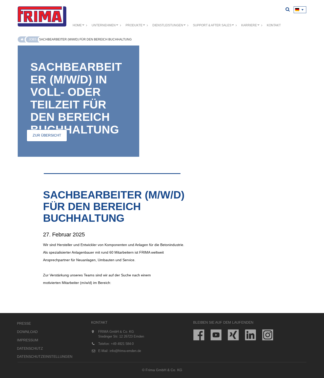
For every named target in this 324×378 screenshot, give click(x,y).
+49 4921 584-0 (122, 344)
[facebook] (198, 334)
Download (27, 332)
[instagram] (267, 334)
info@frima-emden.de (125, 351)
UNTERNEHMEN (104, 25)
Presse (24, 323)
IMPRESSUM (27, 340)
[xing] (233, 334)
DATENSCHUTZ (30, 348)
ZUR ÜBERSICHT (47, 135)
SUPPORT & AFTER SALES (212, 25)
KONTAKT (274, 25)
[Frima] (42, 16)
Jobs (32, 39)
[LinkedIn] (250, 334)
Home (77, 25)
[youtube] (216, 334)
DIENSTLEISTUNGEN (167, 25)
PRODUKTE (134, 25)
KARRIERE (249, 25)
